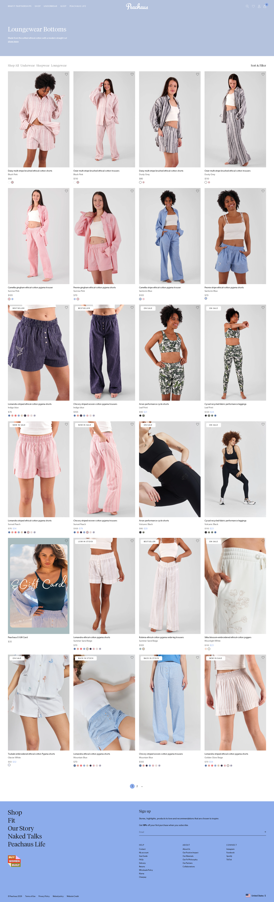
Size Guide (143, 856)
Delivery (142, 863)
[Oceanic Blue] (35, 416)
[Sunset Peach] (28, 416)
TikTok (229, 859)
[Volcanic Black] (140, 416)
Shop (38, 6)
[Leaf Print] (143, 416)
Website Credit (73, 896)
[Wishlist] (253, 6)
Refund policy (58, 896)
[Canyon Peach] (15, 416)
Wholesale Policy (146, 870)
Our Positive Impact (190, 853)
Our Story (21, 828)
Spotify (229, 856)
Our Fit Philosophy (190, 859)
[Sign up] (265, 832)
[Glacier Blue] (19, 416)
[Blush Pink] (12, 182)
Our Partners (187, 863)
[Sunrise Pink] (9, 299)
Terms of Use (30, 896)
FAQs (141, 859)
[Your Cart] (265, 6)
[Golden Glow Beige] (31, 416)
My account (143, 853)
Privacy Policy (44, 896)
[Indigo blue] (25, 416)
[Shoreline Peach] (206, 649)
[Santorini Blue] (12, 299)
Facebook (230, 853)
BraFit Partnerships (20, 6)
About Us (186, 849)
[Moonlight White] (209, 649)
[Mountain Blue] (9, 416)
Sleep (63, 6)
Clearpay (142, 877)
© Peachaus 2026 (15, 896)
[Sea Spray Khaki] (212, 416)
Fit (11, 820)
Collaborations (189, 866)
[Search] (247, 6)
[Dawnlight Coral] (12, 416)
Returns (142, 866)
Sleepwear (42, 65)
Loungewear (59, 65)
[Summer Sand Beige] (22, 416)
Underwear (50, 6)
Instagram (230, 849)
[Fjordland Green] (140, 649)
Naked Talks (25, 836)
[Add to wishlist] (66, 74)
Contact (142, 849)
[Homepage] (137, 6)
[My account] (259, 6)
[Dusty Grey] (9, 182)
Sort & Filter (258, 65)
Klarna (141, 873)
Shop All (13, 65)
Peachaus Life (78, 6)
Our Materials (188, 856)
